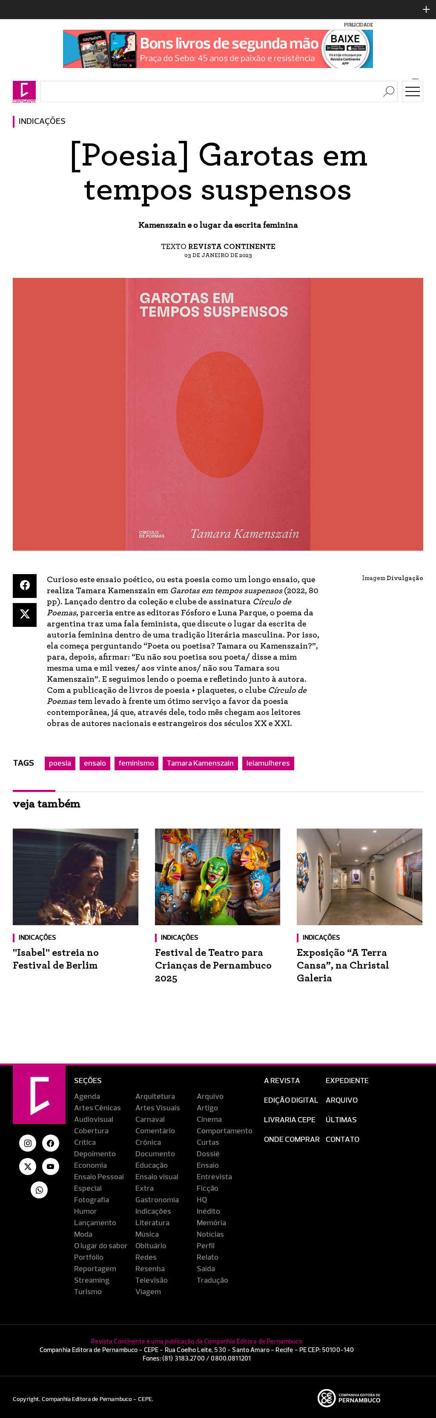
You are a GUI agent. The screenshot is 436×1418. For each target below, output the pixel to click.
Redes (146, 1257)
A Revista (282, 1081)
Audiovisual (93, 1120)
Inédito (208, 1211)
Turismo (88, 1292)
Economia (90, 1165)
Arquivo (210, 1097)
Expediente (347, 1081)
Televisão (151, 1280)
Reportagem (95, 1269)
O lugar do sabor (101, 1246)
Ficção (207, 1188)
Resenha (150, 1269)
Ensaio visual (156, 1177)
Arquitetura (155, 1097)
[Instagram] (27, 1143)
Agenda (87, 1097)
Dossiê (208, 1154)
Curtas (208, 1142)
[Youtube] (50, 1166)
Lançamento (95, 1223)
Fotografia (91, 1200)
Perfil (206, 1246)
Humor (85, 1211)
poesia (60, 763)
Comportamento (224, 1131)
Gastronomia (157, 1200)
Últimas (341, 1120)
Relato (207, 1257)
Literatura (152, 1223)
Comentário (155, 1131)
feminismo (136, 763)
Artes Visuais (157, 1108)
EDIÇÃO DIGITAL (291, 1100)
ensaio (95, 763)
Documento (155, 1154)
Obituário (150, 1246)
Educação (151, 1165)
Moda (83, 1234)
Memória (211, 1223)
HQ (202, 1200)
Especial (88, 1188)
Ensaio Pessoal (99, 1177)
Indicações (42, 121)
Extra (144, 1188)
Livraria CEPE (290, 1120)
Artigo (207, 1108)
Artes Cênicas (97, 1108)
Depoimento (95, 1154)
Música (147, 1234)
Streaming (91, 1280)
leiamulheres (268, 763)
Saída (206, 1269)
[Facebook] (25, 586)
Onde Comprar (292, 1140)
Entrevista (214, 1177)
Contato (342, 1140)
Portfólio (88, 1257)
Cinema (209, 1120)
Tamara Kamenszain (200, 763)
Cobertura (91, 1131)
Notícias (210, 1234)
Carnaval (150, 1120)
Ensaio (208, 1165)
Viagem (148, 1292)
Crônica (148, 1142)
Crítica (85, 1142)
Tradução (212, 1280)
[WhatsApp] (39, 1189)
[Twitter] (25, 615)
